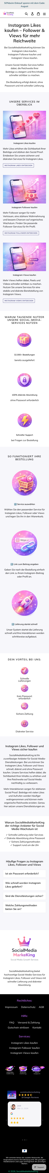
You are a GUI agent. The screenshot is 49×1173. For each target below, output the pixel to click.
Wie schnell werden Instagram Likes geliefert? (23, 884)
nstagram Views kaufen (24, 57)
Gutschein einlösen (18, 1027)
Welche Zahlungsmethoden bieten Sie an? (21, 907)
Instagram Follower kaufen (22, 54)
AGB (41, 1007)
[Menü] (44, 13)
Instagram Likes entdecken (18, 165)
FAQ (11, 1022)
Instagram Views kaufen (24, 1052)
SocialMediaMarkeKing (27, 1171)
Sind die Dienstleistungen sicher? (24, 896)
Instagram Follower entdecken (20, 233)
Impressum (11, 1007)
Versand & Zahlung (29, 1022)
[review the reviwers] (11, 1114)
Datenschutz (28, 1007)
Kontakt (37, 1027)
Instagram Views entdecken (18, 301)
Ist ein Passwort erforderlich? (22, 873)
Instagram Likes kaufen (24, 51)
